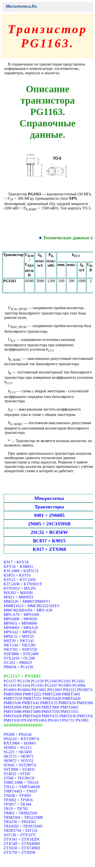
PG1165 (37, 685)
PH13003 (54, 690)
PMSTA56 (67, 716)
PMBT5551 (32, 698)
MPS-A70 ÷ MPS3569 (21, 614)
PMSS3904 (86, 703)
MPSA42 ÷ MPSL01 (20, 632)
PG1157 (10, 681)
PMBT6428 (52, 698)
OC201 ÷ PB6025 (18, 663)
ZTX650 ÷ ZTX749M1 (22, 848)
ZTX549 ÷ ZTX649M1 (22, 844)
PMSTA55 (50, 716)
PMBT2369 (51, 694)
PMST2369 (31, 707)
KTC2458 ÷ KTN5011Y (23, 584)
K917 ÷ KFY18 (16, 562)
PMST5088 (13, 712)
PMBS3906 (13, 694)
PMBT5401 (71, 694)
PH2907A (85, 690)
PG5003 (64, 685)
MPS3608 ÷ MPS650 (20, 619)
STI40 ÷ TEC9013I (19, 778)
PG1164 (23, 685)
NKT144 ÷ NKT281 (20, 645)
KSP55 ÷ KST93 (17, 575)
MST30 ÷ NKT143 (19, 641)
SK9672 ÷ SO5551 (19, 761)
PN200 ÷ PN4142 (18, 734)
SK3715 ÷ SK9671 (19, 756)
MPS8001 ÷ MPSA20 (21, 628)
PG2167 (51, 685)
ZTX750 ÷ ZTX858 (19, 852)
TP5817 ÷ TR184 (17, 804)
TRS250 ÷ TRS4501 (20, 822)
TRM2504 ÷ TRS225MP (23, 817)
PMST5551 (70, 712)
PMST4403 (69, 707)
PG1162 (78, 681)
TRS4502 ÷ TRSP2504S (23, 826)
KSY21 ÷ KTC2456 (20, 580)
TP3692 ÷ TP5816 (18, 800)
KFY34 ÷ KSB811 (18, 566)
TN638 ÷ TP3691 (17, 795)
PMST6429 (32, 716)
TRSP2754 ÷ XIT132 (21, 830)
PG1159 (37, 681)
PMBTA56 (67, 703)
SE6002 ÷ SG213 (17, 747)
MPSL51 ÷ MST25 (19, 636)
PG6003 (10, 690)
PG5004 (78, 685)
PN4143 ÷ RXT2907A (21, 739)
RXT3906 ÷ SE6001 (20, 743)
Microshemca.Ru (21, 6)
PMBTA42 (30, 703)
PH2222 (69, 690)
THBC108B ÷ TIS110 (21, 782)
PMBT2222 (32, 694)
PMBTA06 (12, 703)
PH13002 (38, 690)
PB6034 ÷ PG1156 (18, 667)
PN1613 (54, 720)
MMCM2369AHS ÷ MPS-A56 (28, 610)
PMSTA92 (85, 716)
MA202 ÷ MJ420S (18, 593)
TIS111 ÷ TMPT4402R (22, 787)
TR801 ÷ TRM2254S (20, 813)
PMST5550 (51, 712)
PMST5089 (32, 712)
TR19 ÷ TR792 (16, 809)
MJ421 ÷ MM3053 (18, 597)
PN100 (26, 720)
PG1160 (51, 681)
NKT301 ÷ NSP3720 (20, 649)
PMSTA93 (12, 720)
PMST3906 (50, 707)
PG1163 (10, 685)
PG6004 (24, 690)
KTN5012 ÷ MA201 (20, 588)
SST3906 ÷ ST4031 (19, 769)
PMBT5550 (13, 698)
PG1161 (64, 681)
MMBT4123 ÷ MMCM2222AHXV (32, 606)
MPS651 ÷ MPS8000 (20, 623)
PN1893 (82, 720)
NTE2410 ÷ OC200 (19, 658)
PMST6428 (13, 716)
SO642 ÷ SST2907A (20, 765)
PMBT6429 (71, 698)
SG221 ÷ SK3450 (18, 752)
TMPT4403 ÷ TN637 (20, 791)
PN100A (40, 720)
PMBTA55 (48, 703)
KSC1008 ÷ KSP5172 (21, 571)
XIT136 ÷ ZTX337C (20, 835)
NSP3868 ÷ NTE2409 (21, 654)
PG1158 (23, 681)
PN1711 (68, 720)
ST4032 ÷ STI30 (17, 774)
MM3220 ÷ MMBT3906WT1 (27, 601)
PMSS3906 (12, 707)
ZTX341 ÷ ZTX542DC (22, 839)
